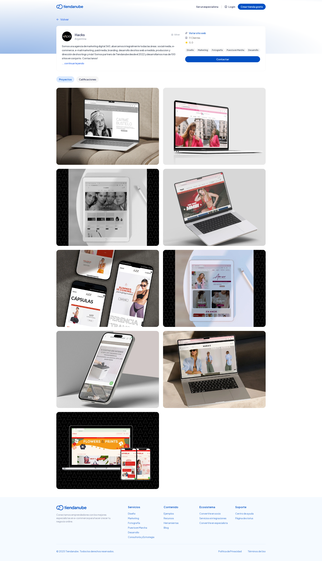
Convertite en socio (210, 513)
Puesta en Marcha (137, 527)
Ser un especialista (207, 6)
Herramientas (171, 522)
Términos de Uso (257, 551)
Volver (64, 19)
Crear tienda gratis (252, 6)
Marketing (133, 518)
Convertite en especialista (213, 522)
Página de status (244, 518)
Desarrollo (133, 532)
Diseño (132, 513)
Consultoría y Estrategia (141, 537)
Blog (166, 527)
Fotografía (134, 522)
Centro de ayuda (244, 513)
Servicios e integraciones (212, 518)
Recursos (169, 518)
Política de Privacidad (230, 551)
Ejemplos (169, 513)
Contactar (222, 59)
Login (231, 6)
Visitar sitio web (197, 33)
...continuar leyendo (73, 63)
